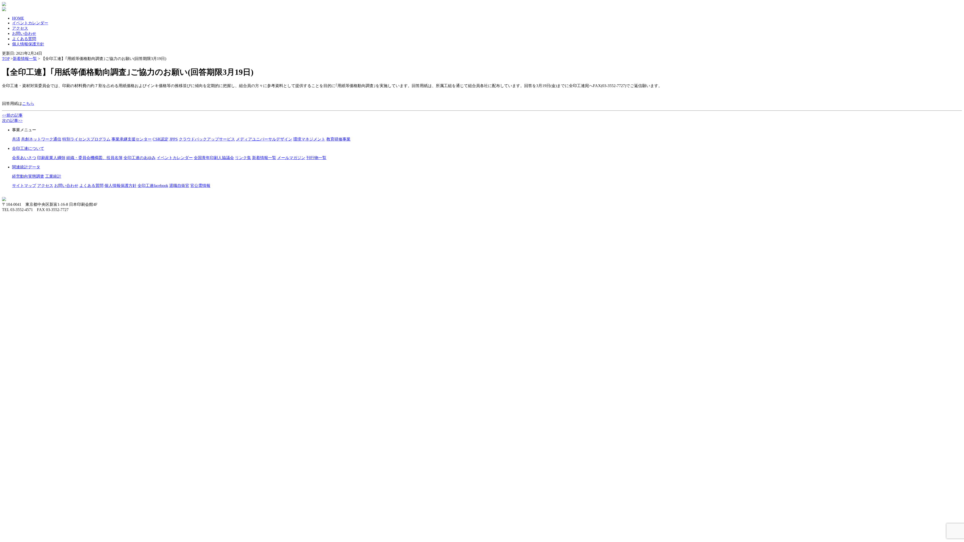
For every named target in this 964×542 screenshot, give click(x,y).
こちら (28, 103)
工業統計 (53, 176)
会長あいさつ (24, 158)
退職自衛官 (179, 185)
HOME (18, 18)
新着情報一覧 (25, 58)
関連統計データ (26, 167)
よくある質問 (24, 39)
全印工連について (28, 148)
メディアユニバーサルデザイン (264, 139)
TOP (6, 58)
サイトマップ (24, 185)
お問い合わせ (24, 33)
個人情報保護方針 (28, 44)
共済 (16, 139)
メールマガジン (291, 158)
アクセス (20, 28)
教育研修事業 (338, 139)
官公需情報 (200, 185)
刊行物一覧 (316, 158)
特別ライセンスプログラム (86, 139)
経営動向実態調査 (28, 176)
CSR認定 (160, 139)
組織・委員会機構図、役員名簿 (94, 158)
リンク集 (243, 158)
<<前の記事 (12, 115)
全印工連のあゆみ (140, 158)
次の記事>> (12, 120)
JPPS (173, 139)
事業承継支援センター (131, 139)
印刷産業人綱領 (51, 158)
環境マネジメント (309, 139)
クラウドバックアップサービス (207, 139)
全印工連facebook (153, 185)
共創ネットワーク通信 (41, 139)
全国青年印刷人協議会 (214, 158)
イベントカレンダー (30, 23)
